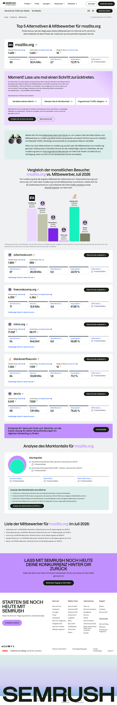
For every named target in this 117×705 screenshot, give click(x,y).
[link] (17, 11)
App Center (71, 623)
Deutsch (110, 651)
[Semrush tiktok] (7, 646)
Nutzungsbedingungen (79, 649)
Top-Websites (72, 626)
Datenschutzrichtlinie (59, 649)
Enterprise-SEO (73, 609)
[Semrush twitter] (13, 646)
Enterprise (71, 4)
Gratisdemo (56, 618)
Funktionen (56, 609)
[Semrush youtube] (9, 646)
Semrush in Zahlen (58, 626)
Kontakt (86, 633)
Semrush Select (89, 621)
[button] (89, 11)
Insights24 (71, 618)
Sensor (70, 632)
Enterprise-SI (72, 615)
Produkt (27, 4)
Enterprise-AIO (73, 612)
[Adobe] (5, 650)
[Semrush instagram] (5, 646)
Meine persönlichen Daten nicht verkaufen (90, 628)
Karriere (86, 615)
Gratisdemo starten (12, 623)
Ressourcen (58, 4)
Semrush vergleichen (59, 621)
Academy (102, 609)
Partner (86, 618)
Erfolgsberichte (57, 623)
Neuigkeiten (87, 612)
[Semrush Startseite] (9, 3)
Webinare (102, 627)
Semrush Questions (90, 609)
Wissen (101, 606)
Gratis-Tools (72, 629)
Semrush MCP (72, 606)
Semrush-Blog (103, 624)
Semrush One (56, 606)
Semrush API (103, 612)
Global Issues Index (90, 623)
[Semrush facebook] (11, 646)
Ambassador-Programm (103, 630)
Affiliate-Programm (58, 629)
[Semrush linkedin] (2, 646)
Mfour (70, 621)
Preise (37, 4)
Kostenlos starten (106, 4)
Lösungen (46, 4)
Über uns (86, 606)
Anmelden (91, 4)
